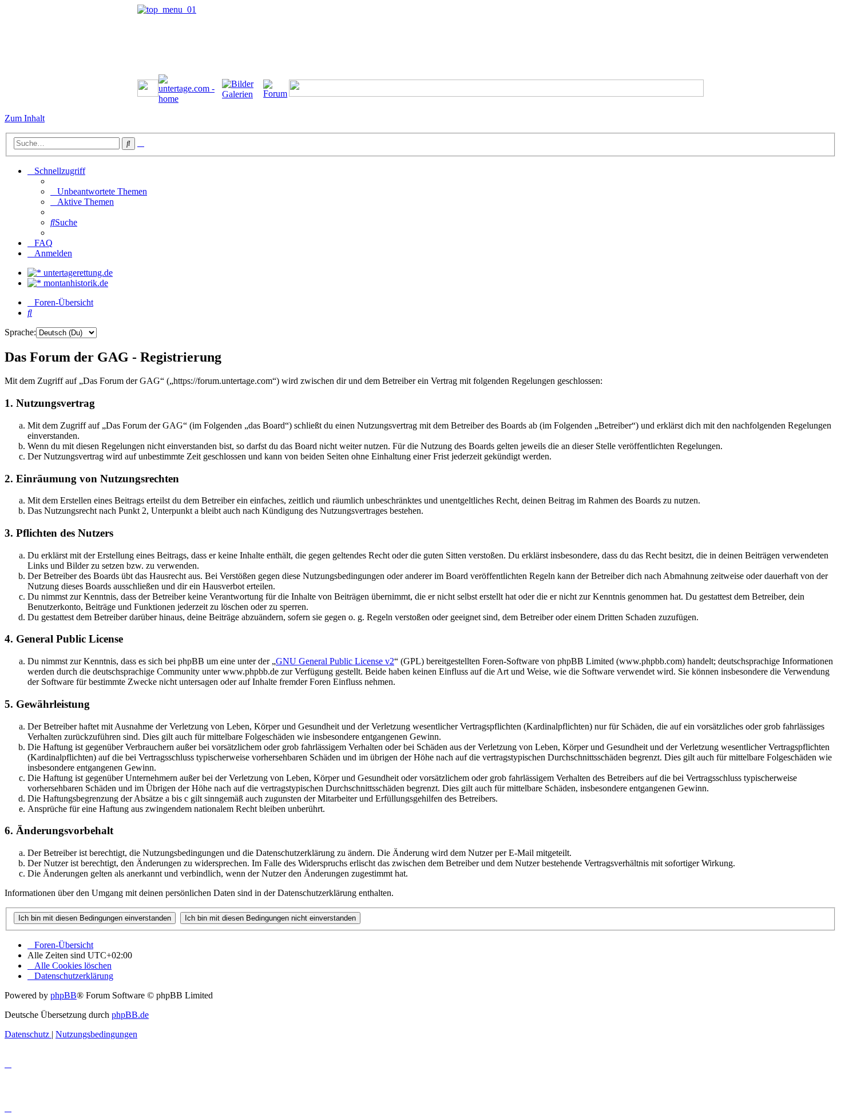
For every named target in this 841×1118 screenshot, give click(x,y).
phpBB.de (130, 1015)
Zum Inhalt (25, 118)
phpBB (63, 995)
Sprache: (20, 332)
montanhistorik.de (74, 283)
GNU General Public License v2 (335, 661)
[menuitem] (98, 191)
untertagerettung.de (77, 272)
